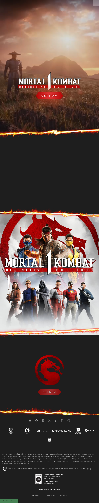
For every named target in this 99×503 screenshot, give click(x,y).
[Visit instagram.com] (43, 420)
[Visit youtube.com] (30, 420)
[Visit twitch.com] (62, 420)
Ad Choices (63, 495)
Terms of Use (50, 495)
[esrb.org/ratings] (49, 479)
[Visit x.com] (49, 420)
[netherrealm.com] (27, 431)
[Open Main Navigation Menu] (96, 3)
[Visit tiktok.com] (56, 420)
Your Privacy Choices (9, 501)
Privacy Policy (37, 495)
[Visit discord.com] (68, 420)
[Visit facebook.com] (36, 420)
